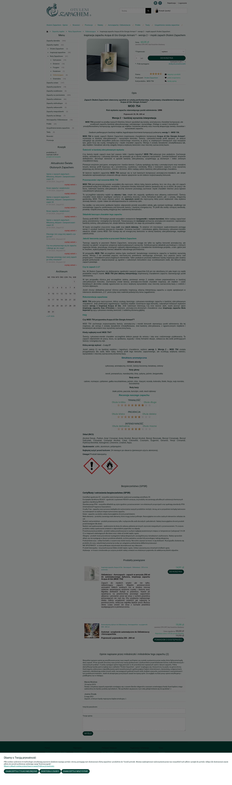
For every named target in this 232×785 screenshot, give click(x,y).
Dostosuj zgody (50, 771)
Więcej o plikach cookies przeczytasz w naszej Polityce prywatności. (29, 766)
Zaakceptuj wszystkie (75, 771)
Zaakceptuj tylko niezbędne (21, 771)
